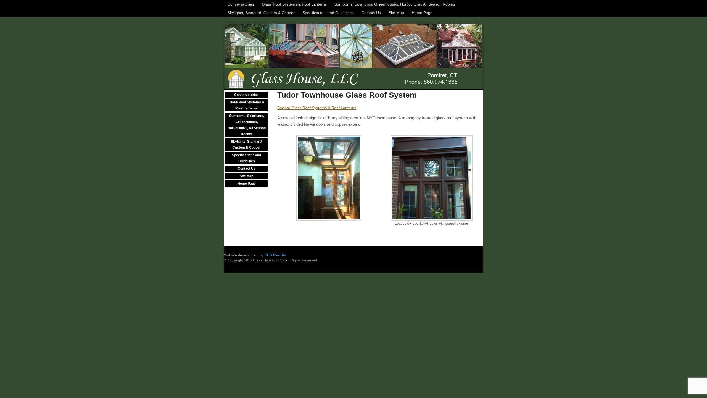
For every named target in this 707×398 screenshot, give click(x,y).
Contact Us (371, 13)
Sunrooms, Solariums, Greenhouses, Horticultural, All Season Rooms (394, 4)
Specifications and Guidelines (328, 13)
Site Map (396, 13)
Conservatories (241, 4)
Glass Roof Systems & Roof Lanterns (294, 4)
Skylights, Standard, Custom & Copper (261, 13)
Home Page (422, 13)
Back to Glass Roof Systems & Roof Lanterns (316, 108)
